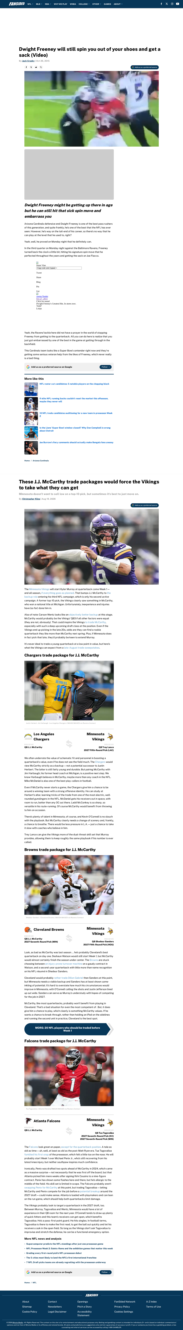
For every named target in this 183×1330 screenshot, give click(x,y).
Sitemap (27, 1306)
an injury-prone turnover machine (63, 963)
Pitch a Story (84, 1306)
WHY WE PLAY (60, 4)
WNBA (73, 4)
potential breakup (90, 1191)
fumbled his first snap (36, 1154)
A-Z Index (151, 1301)
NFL (29, 4)
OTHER (95, 4)
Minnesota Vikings (39, 589)
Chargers (100, 761)
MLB (38, 4)
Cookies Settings (123, 1311)
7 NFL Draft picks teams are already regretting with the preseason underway (66, 1262)
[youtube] (177, 4)
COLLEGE (83, 4)
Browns (94, 960)
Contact (52, 1301)
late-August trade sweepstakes (81, 647)
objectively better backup (83, 614)
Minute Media (17, 1322)
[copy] (41, 67)
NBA (47, 4)
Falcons (33, 1146)
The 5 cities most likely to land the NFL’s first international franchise (61, 1257)
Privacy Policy (122, 1306)
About (25, 1301)
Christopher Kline (31, 499)
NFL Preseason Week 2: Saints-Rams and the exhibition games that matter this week (69, 1248)
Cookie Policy (29, 1311)
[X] (167, 4)
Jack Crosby (28, 61)
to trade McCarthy (95, 622)
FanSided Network (124, 1301)
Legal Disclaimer (57, 1311)
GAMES (107, 4)
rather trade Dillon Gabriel (68, 977)
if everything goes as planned (57, 593)
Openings (82, 1301)
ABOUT (117, 4)
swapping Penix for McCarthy (40, 1187)
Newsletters (55, 1306)
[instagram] (172, 4)
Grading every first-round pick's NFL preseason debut (54, 1253)
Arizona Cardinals (41, 461)
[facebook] (161, 4)
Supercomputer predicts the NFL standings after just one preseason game (64, 1244)
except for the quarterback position (81, 1146)
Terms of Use (153, 1306)
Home (27, 461)
